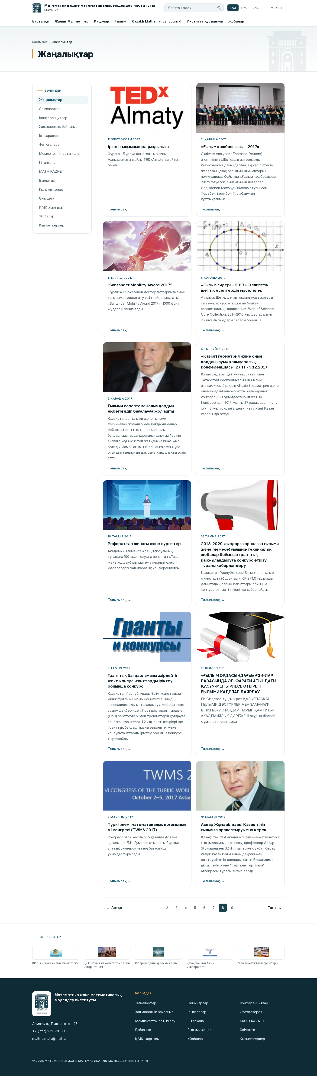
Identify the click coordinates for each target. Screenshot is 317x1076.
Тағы (274, 907)
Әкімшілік (46, 198)
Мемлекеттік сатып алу (59, 153)
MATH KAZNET (51, 171)
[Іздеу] (219, 7)
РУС (244, 8)
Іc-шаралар (48, 135)
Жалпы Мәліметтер (71, 21)
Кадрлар (101, 21)
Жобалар (236, 21)
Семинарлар (49, 109)
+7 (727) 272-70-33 (48, 1031)
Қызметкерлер (51, 225)
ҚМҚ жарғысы (51, 207)
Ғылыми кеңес (51, 189)
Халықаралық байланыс (58, 126)
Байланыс (47, 180)
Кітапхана (47, 162)
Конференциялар (53, 118)
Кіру (278, 8)
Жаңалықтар (50, 99)
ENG (256, 8)
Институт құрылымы (205, 21)
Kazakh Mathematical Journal (156, 21)
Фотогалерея (50, 144)
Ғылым (120, 21)
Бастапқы (40, 21)
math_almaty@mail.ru (49, 1038)
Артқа (114, 907)
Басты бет (39, 42)
